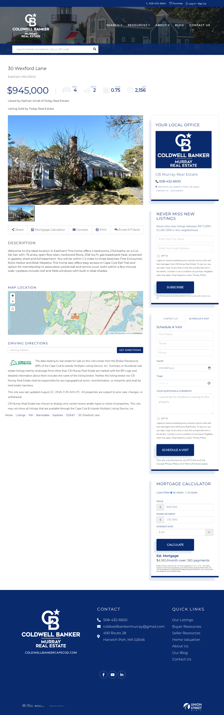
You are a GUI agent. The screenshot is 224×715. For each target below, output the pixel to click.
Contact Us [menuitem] (199, 25)
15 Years (192, 492)
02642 (70, 415)
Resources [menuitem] (138, 25)
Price (159, 501)
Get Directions (130, 350)
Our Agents (176, 191)
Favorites (177, 3)
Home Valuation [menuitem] (186, 640)
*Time (159, 376)
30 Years (178, 492)
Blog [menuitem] (179, 25)
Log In (192, 3)
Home (9, 415)
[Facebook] (103, 675)
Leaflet (111, 333)
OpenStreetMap (125, 333)
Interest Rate (164, 526)
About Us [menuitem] (180, 646)
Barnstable (42, 415)
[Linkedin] (121, 675)
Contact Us (162, 191)
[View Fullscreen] (12, 308)
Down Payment (165, 514)
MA (31, 415)
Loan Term (162, 492)
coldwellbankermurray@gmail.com (134, 626)
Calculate (175, 544)
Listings (21, 415)
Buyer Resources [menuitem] (186, 626)
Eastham (57, 415)
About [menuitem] (161, 25)
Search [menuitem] (113, 25)
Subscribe (175, 287)
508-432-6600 (157, 3)
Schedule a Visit (199, 318)
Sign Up (202, 3)
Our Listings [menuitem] (182, 620)
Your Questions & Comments (173, 391)
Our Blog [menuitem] (180, 653)
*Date (159, 361)
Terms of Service (192, 463)
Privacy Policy (199, 275)
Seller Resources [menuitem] (186, 633)
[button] (94, 49)
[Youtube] (112, 675)
